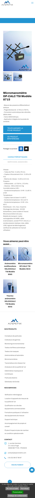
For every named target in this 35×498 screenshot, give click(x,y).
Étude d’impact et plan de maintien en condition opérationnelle (17, 431)
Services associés (18, 162)
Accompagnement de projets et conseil (15, 425)
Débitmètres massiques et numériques (14, 372)
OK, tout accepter (12, 488)
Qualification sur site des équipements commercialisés (15, 407)
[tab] (17, 157)
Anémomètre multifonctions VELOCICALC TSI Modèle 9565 (10, 269)
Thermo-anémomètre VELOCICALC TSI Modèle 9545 (10, 301)
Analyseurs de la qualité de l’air (15, 367)
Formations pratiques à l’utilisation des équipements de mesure (16, 414)
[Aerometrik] (7, 2)
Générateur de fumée (12, 381)
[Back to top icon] (10, 482)
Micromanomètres (11, 359)
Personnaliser (17, 492)
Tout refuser (25, 488)
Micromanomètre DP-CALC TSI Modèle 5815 (25, 266)
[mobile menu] (32, 3)
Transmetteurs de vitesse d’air (15, 363)
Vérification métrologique (13, 394)
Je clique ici (26, 148)
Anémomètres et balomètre (14, 355)
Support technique (11, 419)
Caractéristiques (17, 157)
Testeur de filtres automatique (15, 347)
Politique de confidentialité (17, 496)
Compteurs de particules (13, 336)
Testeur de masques (12, 351)
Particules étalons (11, 378)
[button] (32, 470)
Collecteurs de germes (12, 340)
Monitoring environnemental (14, 344)
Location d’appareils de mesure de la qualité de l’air (16, 400)
